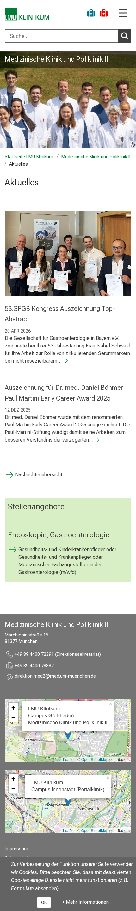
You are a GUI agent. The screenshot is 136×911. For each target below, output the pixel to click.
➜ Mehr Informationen (84, 902)
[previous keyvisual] (7, 99)
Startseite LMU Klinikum (29, 157)
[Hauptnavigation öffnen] (123, 13)
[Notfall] (103, 14)
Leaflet (69, 759)
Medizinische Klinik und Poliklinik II (56, 59)
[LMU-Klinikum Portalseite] (27, 14)
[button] (55, 677)
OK (44, 902)
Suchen (124, 36)
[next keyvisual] (129, 99)
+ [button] (13, 707)
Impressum (16, 849)
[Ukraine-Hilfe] (91, 14)
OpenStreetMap (94, 759)
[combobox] (68, 36)
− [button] (13, 717)
